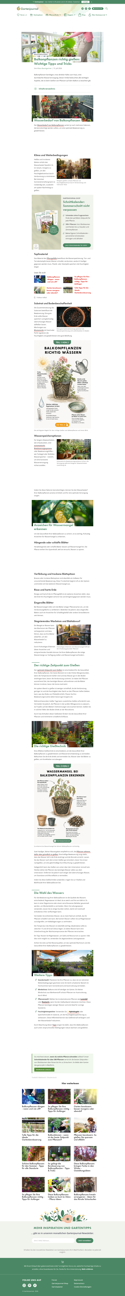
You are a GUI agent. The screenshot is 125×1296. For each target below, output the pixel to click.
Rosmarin (46, 1002)
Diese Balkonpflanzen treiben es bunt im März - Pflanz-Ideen (59, 1197)
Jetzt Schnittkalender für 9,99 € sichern (76, 245)
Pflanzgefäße (52, 258)
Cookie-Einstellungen (82, 1287)
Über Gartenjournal (98, 15)
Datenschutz (79, 1283)
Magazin (70, 15)
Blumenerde (39, 330)
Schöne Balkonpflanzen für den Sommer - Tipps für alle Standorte (33, 1166)
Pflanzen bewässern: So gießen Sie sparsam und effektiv (85, 1137)
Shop (83, 15)
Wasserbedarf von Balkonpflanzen (50, 125)
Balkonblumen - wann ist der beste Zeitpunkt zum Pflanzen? (58, 1137)
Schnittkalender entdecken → (44, 1069)
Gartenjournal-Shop (60, 1283)
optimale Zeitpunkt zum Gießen (49, 670)
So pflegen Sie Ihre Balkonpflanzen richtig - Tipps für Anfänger (59, 1109)
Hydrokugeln (74, 1012)
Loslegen (85, 2)
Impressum (78, 1280)
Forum (22, 15)
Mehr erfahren (87, 1269)
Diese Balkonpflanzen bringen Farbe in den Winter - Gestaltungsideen (84, 1167)
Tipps (54, 1025)
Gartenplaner (38, 15)
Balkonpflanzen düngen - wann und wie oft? (53, 279)
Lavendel (84, 999)
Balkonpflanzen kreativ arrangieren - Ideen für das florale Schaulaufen (85, 1197)
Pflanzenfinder (54, 15)
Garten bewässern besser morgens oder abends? (54, 290)
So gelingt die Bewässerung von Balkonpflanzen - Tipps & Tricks (59, 1167)
